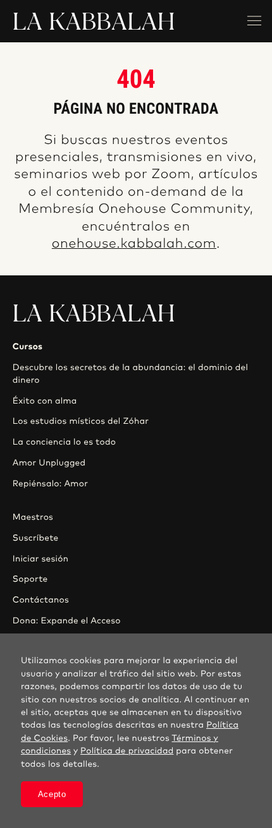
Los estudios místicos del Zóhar (81, 421)
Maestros (33, 517)
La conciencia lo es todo (64, 442)
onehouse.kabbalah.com (134, 244)
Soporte (30, 579)
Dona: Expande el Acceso (67, 620)
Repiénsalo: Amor (50, 483)
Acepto (52, 794)
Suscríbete (36, 538)
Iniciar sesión (40, 559)
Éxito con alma (45, 401)
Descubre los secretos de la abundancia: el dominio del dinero (130, 374)
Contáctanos (41, 600)
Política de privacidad (126, 751)
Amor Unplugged (49, 463)
